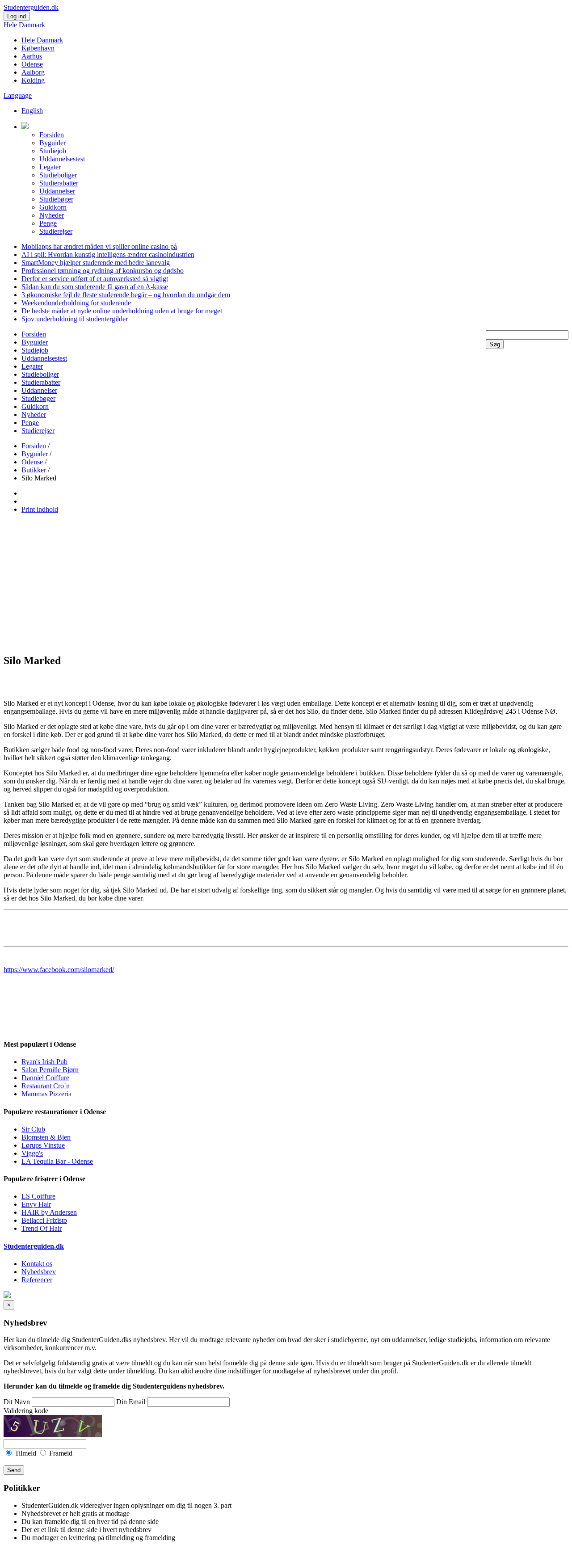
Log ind (16, 16)
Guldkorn (53, 207)
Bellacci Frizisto (44, 1220)
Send (14, 1470)
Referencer (36, 1280)
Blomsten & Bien (46, 1137)
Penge (48, 223)
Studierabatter (58, 183)
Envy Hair (36, 1204)
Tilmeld (25, 1453)
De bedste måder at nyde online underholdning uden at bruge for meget (121, 311)
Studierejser (55, 231)
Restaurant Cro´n (45, 1086)
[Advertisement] (286, 583)
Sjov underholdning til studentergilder (74, 319)
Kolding (33, 80)
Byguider (52, 143)
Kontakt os (36, 1263)
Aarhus (31, 56)
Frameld (59, 1453)
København (38, 48)
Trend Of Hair (41, 1228)
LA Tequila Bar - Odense (57, 1161)
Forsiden (51, 135)
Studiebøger (56, 199)
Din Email (130, 1402)
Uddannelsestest (62, 159)
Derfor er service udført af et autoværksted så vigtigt (94, 278)
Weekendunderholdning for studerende (76, 303)
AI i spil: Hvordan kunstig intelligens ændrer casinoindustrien (107, 254)
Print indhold (39, 509)
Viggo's (32, 1153)
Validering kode (26, 1410)
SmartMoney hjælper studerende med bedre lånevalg (95, 262)
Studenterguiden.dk (34, 1246)
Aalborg (33, 72)
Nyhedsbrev (38, 1271)
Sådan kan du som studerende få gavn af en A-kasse (94, 286)
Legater (50, 167)
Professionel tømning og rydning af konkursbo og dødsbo (102, 270)
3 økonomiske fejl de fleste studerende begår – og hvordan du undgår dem (125, 295)
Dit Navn (17, 1402)
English (32, 110)
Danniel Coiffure (45, 1078)
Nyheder (51, 215)
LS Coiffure (38, 1196)
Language (18, 95)
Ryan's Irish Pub (44, 1061)
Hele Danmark (24, 25)
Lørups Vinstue (43, 1145)
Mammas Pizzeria (46, 1094)
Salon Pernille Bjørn (50, 1069)
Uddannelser (57, 191)
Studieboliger (58, 175)
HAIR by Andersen (49, 1212)
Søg (494, 344)
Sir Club (33, 1129)
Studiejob (52, 151)
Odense (32, 64)
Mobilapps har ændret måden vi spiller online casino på (99, 246)
